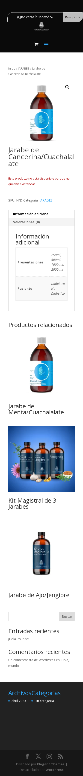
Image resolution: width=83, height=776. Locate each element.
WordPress (55, 769)
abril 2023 (19, 701)
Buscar (67, 616)
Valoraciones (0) (26, 222)
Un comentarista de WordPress (31, 660)
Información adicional (31, 214)
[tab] (41, 214)
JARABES (24, 68)
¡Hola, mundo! (18, 639)
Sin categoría (44, 701)
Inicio (11, 68)
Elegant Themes (51, 764)
